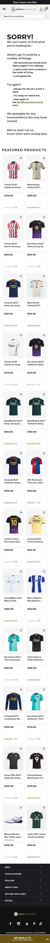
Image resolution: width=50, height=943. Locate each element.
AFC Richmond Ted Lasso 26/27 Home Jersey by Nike (35, 481)
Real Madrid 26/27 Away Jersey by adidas (13, 422)
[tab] (25, 867)
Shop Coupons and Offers (25, 2)
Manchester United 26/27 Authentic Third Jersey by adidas (35, 186)
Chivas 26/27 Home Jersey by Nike (12, 245)
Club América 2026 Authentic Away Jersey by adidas (35, 658)
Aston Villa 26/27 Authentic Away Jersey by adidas (12, 776)
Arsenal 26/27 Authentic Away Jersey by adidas (12, 481)
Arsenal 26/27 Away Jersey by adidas (12, 304)
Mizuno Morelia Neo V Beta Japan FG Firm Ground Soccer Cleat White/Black (13, 835)
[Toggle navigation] (4, 9)
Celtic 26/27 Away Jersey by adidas (36, 835)
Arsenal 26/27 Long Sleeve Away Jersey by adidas (13, 717)
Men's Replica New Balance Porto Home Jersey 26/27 (34, 599)
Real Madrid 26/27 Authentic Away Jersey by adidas (36, 422)
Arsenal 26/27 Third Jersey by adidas (35, 540)
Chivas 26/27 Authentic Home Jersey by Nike (12, 186)
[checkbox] (21, 158)
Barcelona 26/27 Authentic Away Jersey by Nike (35, 363)
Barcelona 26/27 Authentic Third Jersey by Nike (35, 717)
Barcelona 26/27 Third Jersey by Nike (12, 658)
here (44, 133)
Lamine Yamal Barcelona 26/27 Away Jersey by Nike (12, 540)
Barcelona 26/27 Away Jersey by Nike (35, 245)
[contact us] (25, 915)
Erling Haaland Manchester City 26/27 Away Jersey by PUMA (35, 776)
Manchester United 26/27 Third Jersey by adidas (35, 304)
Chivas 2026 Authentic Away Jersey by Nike (12, 363)
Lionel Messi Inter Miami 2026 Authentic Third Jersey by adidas (13, 599)
